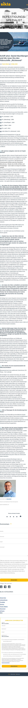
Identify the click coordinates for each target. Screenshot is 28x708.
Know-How (3, 598)
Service (2, 604)
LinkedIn (1, 507)
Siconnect (2, 608)
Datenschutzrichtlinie (6, 662)
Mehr (1, 612)
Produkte (2, 602)
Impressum (18, 674)
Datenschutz (13, 674)
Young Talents (4, 606)
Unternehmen (3, 600)
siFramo (2, 611)
